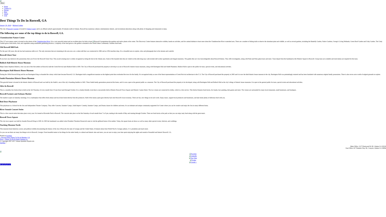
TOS (5, 15)
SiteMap (2, 143)
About (6, 14)
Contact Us (7, 8)
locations (9, 136)
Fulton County (31, 29)
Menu (2, 3)
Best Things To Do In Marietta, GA (15, 137)
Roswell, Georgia (12, 29)
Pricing (6, 10)
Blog (5, 12)
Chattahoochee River (43, 41)
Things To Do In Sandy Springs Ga (13, 139)
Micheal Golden (18, 25)
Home (6, 6)
